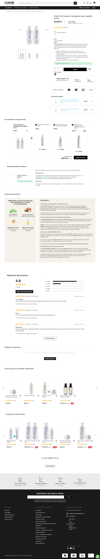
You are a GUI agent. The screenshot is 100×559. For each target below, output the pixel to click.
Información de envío (41, 539)
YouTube (71, 548)
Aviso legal (38, 510)
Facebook (68, 548)
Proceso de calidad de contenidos (44, 534)
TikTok (76, 548)
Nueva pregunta (50, 358)
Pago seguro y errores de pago (43, 517)
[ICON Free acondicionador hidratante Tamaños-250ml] (56, 109)
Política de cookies (40, 519)
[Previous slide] (20, 30)
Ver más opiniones (50, 338)
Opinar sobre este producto (24, 291)
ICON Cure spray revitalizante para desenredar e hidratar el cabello (79, 126)
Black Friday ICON (40, 543)
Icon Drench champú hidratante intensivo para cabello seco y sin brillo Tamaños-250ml (70, 101)
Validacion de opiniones (41, 536)
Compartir (55, 74)
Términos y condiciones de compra (44, 530)
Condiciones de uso (40, 512)
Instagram (73, 548)
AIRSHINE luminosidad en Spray (44, 125)
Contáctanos (39, 541)
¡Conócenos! (39, 514)
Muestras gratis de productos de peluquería (46, 523)
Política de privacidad (41, 528)
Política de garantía (40, 532)
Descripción (67, 200)
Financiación (39, 525)
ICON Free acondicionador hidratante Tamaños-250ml (69, 109)
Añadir (75, 69)
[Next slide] (47, 30)
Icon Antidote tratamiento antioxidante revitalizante (61, 125)
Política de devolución (41, 521)
